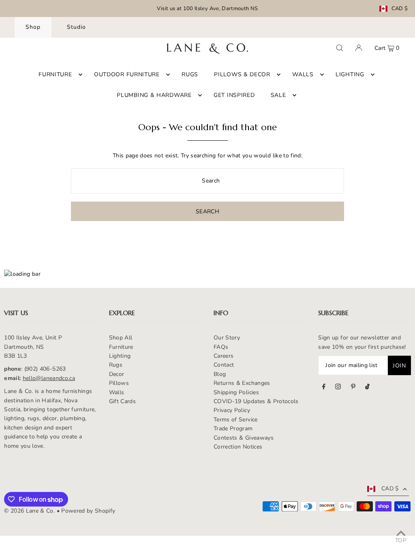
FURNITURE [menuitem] (55, 74)
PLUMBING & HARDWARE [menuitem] (154, 95)
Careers (223, 356)
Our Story (227, 337)
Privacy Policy (232, 410)
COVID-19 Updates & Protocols (256, 401)
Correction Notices (238, 447)
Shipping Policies (236, 392)
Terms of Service (236, 419)
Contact (224, 365)
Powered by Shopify (88, 511)
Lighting (120, 356)
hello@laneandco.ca (49, 378)
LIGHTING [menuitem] (350, 74)
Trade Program (233, 428)
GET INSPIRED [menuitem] (234, 95)
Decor (116, 374)
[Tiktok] (367, 387)
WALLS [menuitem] (303, 74)
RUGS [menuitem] (190, 74)
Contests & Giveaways (244, 438)
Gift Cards (122, 401)
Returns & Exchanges (242, 383)
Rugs (115, 365)
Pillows (119, 383)
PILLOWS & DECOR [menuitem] (242, 74)
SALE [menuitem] (278, 95)
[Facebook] (323, 387)
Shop (33, 27)
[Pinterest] (353, 387)
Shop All (121, 337)
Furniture (121, 347)
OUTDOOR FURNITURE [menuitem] (127, 74)
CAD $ (399, 9)
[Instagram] (338, 387)
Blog (220, 374)
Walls (116, 392)
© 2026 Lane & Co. (29, 511)
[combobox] (207, 180)
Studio (76, 27)
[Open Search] (339, 48)
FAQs (221, 347)
